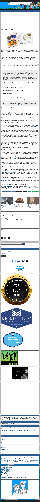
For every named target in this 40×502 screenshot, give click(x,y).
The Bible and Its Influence (7, 29)
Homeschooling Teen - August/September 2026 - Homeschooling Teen (11, 427)
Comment (3, 221)
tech (15, 463)
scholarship (36, 461)
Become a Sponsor (4, 477)
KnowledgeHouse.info (4, 475)
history (13, 458)
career (9, 457)
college (20, 457)
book (7, 457)
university (35, 463)
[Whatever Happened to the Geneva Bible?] (32, 200)
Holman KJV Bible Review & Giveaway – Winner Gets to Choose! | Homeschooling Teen (17, 215)
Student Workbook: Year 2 (13, 161)
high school (8, 458)
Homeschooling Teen (4, 0)
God (2, 458)
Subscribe (3, 255)
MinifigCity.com (3, 472)
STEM (9, 463)
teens (32, 463)
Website (2, 234)
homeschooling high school (15, 460)
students (12, 463)
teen (22, 463)
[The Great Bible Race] (20, 200)
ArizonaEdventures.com (5, 473)
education (28, 457)
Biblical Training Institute (6, 180)
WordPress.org (3, 442)
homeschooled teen (30, 458)
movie (26, 461)
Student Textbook (35, 126)
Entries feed (3, 439)
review (32, 461)
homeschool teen (10, 461)
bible (5, 457)
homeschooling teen (26, 460)
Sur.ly (22, 270)
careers (12, 457)
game (36, 457)
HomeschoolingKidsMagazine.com (6, 467)
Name (2, 229)
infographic (16, 461)
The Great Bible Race (17, 204)
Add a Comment (35, 213)
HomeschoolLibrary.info (5, 468)
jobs (20, 461)
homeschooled (24, 458)
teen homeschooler (27, 463)
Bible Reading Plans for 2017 (6, 186)
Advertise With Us (10, 477)
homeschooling (5, 460)
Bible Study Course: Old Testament (9, 166)
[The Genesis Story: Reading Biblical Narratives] (7, 200)
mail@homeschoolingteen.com (22, 477)
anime (1, 457)
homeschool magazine (4, 461)
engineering (32, 457)
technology (18, 463)
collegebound (25, 457)
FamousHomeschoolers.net (5, 469)
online (28, 461)
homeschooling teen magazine (34, 460)
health (4, 458)
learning (22, 461)
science (6, 463)
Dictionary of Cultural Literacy (18, 104)
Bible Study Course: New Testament (9, 172)
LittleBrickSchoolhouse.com (5, 471)
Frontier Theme (37, 501)
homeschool (18, 458)
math (24, 461)
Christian (15, 457)
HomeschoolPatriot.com (5, 470)
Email (2, 232)
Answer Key (11, 162)
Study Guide (15, 158)
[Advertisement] (20, 20)
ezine (35, 457)
